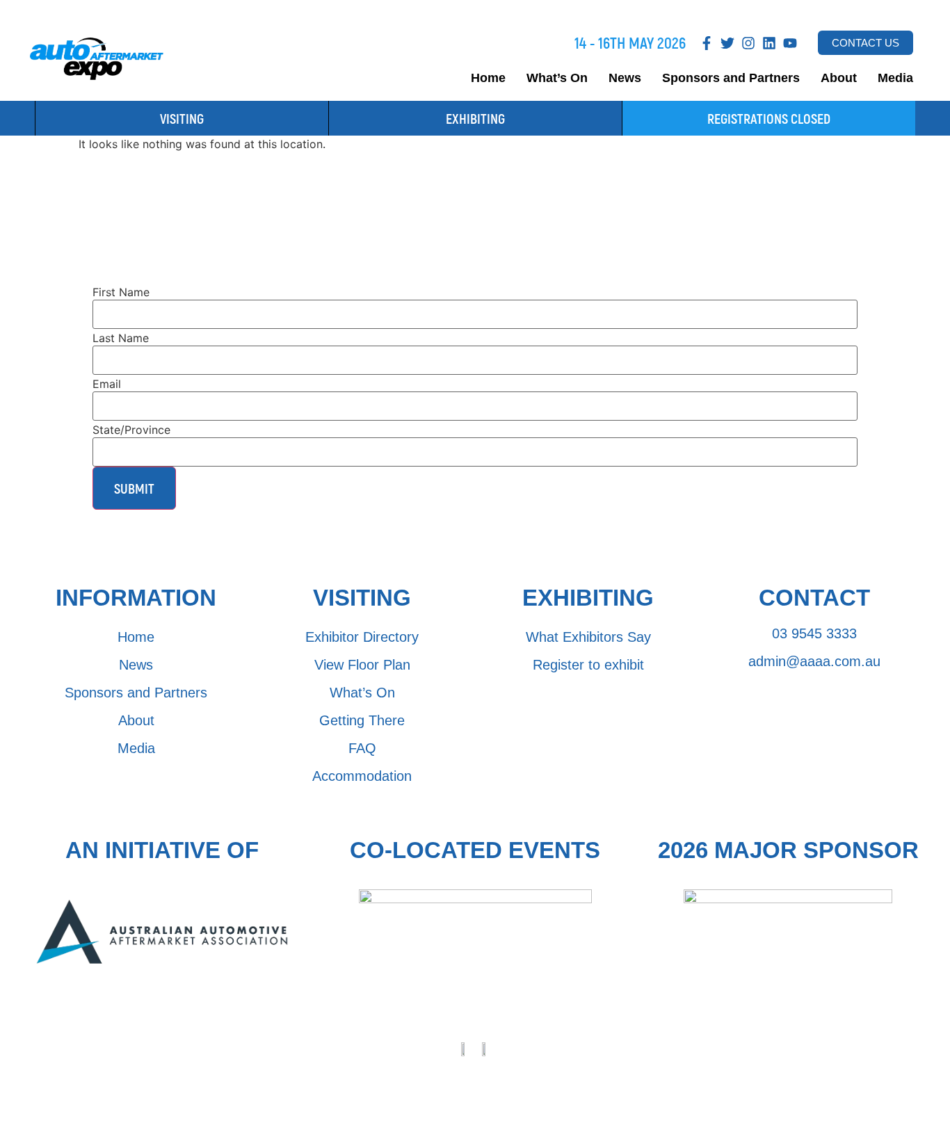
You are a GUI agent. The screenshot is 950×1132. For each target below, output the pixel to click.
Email (106, 383)
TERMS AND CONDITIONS (526, 1076)
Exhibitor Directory (362, 637)
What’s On (557, 78)
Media (895, 78)
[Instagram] (748, 43)
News (625, 78)
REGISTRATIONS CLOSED (768, 118)
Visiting (182, 118)
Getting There (362, 720)
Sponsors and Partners (731, 78)
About (839, 78)
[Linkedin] (769, 43)
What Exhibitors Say (588, 637)
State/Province (131, 429)
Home (488, 78)
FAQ (362, 748)
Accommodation (362, 776)
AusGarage (607, 1103)
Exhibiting (475, 118)
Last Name (120, 337)
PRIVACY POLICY (408, 1076)
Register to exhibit (588, 664)
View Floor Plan (362, 664)
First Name (121, 292)
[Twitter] (727, 43)
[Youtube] (790, 43)
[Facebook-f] (707, 43)
